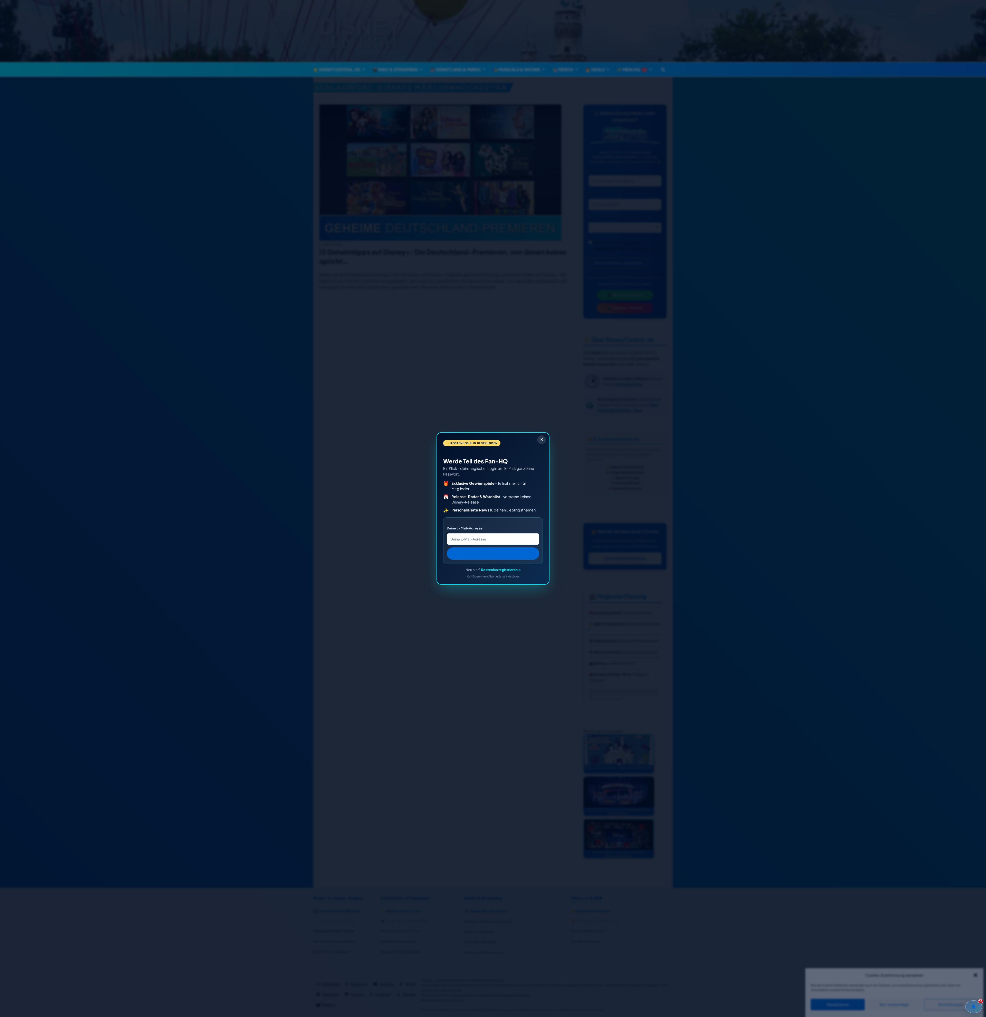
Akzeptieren (838, 1004)
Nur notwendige (894, 1004)
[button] (975, 975)
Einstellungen (951, 1004)
